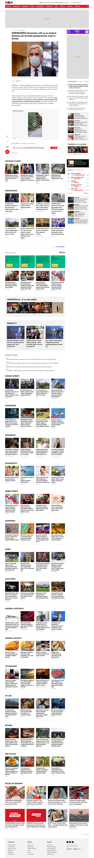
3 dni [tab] (80, 82)
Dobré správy (11, 491)
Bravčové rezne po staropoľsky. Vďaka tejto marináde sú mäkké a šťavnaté (11, 655)
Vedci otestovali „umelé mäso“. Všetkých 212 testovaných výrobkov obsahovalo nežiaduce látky (57, 684)
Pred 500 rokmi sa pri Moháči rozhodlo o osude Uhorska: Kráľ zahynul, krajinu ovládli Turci (29, 367)
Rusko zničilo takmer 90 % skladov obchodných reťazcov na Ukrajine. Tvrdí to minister (42, 683)
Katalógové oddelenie (51, 850)
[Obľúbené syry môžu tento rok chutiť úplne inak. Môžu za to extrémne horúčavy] (27, 703)
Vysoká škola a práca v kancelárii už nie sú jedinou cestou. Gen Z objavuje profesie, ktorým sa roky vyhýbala (42, 626)
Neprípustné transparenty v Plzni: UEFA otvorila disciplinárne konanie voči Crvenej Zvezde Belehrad (42, 567)
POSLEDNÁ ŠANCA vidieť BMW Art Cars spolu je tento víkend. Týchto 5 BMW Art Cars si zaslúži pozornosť (11, 596)
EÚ (19, 143)
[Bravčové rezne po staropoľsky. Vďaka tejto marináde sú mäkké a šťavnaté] (12, 646)
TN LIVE (8, 696)
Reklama (30, 842)
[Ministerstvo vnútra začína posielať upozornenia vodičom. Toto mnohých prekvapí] (43, 587)
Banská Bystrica (54, 398)
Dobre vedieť (7, 288)
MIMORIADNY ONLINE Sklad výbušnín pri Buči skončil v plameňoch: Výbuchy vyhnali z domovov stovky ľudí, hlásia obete (27, 423)
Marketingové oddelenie (52, 852)
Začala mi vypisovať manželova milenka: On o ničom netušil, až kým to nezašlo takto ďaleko (80, 163)
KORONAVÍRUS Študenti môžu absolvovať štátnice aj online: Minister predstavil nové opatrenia (27, 177)
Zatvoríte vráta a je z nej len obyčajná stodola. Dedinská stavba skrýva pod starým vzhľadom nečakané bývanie (57, 743)
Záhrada (37, 774)
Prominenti (25, 6)
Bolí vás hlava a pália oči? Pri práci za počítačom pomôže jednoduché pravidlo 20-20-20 (58, 712)
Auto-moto (10, 579)
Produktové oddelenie (51, 846)
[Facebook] (67, 842)
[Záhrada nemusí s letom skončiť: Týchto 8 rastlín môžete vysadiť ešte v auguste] (58, 471)
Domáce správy (12, 376)
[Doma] (68, 185)
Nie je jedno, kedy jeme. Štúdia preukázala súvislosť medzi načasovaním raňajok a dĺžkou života (42, 713)
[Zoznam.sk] (70, 849)
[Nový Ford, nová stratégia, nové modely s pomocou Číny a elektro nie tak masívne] (27, 587)
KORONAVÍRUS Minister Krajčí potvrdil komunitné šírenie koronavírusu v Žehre (12, 177)
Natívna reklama (31, 854)
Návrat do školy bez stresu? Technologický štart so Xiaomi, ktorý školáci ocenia (57, 508)
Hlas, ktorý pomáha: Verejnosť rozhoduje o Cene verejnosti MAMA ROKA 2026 (27, 625)
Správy (8, 348)
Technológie (11, 666)
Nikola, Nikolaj (59, 2)
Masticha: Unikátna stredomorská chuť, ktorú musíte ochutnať (42, 654)
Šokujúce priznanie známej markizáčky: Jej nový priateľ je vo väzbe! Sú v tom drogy (27, 452)
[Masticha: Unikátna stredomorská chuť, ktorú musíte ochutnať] (43, 646)
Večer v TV (79, 170)
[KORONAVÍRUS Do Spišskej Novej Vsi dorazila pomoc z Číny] (58, 169)
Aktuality (53, 630)
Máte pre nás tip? (50, 854)
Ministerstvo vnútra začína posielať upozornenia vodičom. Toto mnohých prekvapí (42, 595)
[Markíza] (68, 174)
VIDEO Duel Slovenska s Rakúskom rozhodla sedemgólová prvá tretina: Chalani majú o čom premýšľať (57, 567)
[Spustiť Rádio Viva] (77, 30)
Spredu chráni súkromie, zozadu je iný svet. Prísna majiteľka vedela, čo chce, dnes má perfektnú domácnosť (42, 743)
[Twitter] (73, 842)
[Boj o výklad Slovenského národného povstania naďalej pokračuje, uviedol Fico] (54, 332)
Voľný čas (77, 6)
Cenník (29, 850)
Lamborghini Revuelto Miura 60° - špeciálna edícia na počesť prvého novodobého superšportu (58, 595)
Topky (20, 30)
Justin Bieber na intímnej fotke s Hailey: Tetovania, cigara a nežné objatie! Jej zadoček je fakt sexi (30, 370)
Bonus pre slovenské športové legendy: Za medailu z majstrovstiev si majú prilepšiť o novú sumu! (42, 538)
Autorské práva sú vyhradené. (72, 846)
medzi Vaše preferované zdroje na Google (29, 148)
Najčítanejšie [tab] (72, 82)
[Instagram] (70, 842)
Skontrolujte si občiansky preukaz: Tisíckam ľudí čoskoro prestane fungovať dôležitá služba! (11, 537)
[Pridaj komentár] (7, 136)
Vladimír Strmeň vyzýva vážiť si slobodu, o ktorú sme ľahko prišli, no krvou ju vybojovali (34, 343)
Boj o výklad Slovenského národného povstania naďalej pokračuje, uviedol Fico (54, 343)
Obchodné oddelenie (51, 848)
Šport (32, 6)
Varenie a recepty (13, 638)
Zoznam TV (12, 323)
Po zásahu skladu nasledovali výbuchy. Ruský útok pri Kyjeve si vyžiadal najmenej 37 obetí (11, 713)
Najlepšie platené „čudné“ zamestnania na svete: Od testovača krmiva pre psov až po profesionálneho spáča (12, 626)
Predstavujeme (54, 599)
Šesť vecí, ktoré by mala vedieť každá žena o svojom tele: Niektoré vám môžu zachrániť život (42, 480)
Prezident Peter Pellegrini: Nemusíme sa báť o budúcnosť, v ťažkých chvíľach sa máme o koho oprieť (31, 359)
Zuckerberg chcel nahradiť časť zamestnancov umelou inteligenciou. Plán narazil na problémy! (57, 626)
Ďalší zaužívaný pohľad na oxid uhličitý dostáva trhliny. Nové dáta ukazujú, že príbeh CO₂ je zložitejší (27, 684)
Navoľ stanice (69, 193)
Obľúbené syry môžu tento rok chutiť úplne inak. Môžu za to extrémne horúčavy (26, 712)
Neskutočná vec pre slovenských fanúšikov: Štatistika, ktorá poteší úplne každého (11, 285)
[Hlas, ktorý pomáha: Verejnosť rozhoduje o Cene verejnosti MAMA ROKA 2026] (27, 616)
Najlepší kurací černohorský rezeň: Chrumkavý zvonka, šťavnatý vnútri (56, 655)
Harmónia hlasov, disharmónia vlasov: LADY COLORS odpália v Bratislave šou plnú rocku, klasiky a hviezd (42, 286)
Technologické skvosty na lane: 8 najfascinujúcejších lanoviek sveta (27, 480)
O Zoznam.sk (11, 842)
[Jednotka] (68, 181)
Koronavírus (24, 143)
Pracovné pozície (10, 253)
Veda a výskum (54, 688)
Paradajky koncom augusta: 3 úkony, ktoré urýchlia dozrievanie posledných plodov (42, 770)
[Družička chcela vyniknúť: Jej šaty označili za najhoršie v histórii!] (12, 471)
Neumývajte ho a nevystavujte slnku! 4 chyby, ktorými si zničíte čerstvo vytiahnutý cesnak (58, 770)
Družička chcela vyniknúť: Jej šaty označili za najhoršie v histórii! (12, 479)
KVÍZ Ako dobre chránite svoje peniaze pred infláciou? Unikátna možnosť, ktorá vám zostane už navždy (57, 286)
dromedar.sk (23, 396)
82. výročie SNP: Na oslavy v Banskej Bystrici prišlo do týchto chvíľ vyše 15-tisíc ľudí (42, 392)
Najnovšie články (11, 355)
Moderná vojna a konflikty (41, 686)
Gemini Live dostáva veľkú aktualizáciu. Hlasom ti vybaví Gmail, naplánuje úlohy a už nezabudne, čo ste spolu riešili (11, 684)
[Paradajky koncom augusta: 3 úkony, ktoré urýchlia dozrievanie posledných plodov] (43, 762)
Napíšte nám (10, 852)
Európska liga (38, 571)
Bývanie (8, 725)
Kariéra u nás (10, 850)
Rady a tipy (38, 657)
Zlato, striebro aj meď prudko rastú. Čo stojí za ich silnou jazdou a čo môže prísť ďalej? (57, 537)
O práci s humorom (8, 630)
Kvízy (56, 6)
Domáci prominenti (24, 456)
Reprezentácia (53, 571)
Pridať (54, 148)
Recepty (6, 776)
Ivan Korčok (31, 143)
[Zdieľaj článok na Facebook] (7, 141)
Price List (29, 852)
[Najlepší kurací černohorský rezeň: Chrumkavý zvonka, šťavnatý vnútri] (58, 646)
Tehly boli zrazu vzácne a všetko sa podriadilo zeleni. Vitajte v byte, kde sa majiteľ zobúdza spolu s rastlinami (27, 743)
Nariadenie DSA (11, 854)
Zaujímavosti (40, 6)
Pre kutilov (10, 754)
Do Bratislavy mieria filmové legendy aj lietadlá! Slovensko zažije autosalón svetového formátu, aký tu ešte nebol (27, 286)
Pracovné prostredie (39, 630)
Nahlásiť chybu (15, 153)
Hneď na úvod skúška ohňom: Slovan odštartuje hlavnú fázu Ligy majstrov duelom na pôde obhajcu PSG (11, 567)
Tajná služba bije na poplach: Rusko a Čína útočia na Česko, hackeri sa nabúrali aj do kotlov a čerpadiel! (32, 363)
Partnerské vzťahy (78, 161)
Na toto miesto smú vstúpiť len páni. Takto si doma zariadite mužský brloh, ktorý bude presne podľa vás (11, 743)
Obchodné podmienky (32, 848)
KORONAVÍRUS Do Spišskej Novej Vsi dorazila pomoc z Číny (57, 176)
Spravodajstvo (50, 845)
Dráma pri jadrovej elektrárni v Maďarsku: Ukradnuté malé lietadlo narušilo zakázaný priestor (57, 423)
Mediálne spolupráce (24, 629)
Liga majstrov (7, 571)
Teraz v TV (70, 170)
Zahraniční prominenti (9, 456)
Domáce (8, 6)
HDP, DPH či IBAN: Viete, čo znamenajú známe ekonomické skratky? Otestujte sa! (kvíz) (27, 537)
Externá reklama (31, 846)
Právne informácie (11, 845)
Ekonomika (49, 6)
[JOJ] (68, 177)
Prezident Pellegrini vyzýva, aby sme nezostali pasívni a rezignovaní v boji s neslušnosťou (15, 343)
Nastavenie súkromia (12, 848)
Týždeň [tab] (86, 82)
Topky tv (62, 6)
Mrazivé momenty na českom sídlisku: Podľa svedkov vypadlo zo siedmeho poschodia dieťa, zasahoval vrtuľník (42, 423)
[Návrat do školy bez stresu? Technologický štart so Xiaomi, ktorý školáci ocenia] (58, 499)
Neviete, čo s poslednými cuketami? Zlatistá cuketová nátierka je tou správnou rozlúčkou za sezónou (11, 771)
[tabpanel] (78, 97)
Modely (22, 599)
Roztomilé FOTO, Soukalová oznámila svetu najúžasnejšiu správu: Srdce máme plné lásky (27, 567)
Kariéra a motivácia (14, 608)
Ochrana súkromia (11, 846)
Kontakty (49, 842)
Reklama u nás (30, 845)
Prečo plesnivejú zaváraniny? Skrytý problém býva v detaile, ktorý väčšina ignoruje (27, 770)
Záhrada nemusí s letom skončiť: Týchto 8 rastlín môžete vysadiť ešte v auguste (57, 480)
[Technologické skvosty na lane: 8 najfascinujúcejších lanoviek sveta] (27, 471)
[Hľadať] (87, 6)
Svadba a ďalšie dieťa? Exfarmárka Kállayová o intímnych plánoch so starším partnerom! (42, 452)
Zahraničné (16, 6)
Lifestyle (69, 6)
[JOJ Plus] (68, 189)
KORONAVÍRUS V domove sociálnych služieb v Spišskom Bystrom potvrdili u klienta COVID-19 (42, 178)
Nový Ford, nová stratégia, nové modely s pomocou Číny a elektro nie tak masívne (27, 595)
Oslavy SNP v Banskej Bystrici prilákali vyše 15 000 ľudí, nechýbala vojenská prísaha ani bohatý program (57, 393)
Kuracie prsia (53, 658)
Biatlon (22, 571)
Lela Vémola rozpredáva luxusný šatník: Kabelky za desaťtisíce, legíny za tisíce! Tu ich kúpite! (57, 452)
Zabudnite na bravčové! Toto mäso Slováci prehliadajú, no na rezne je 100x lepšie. (27, 655)
